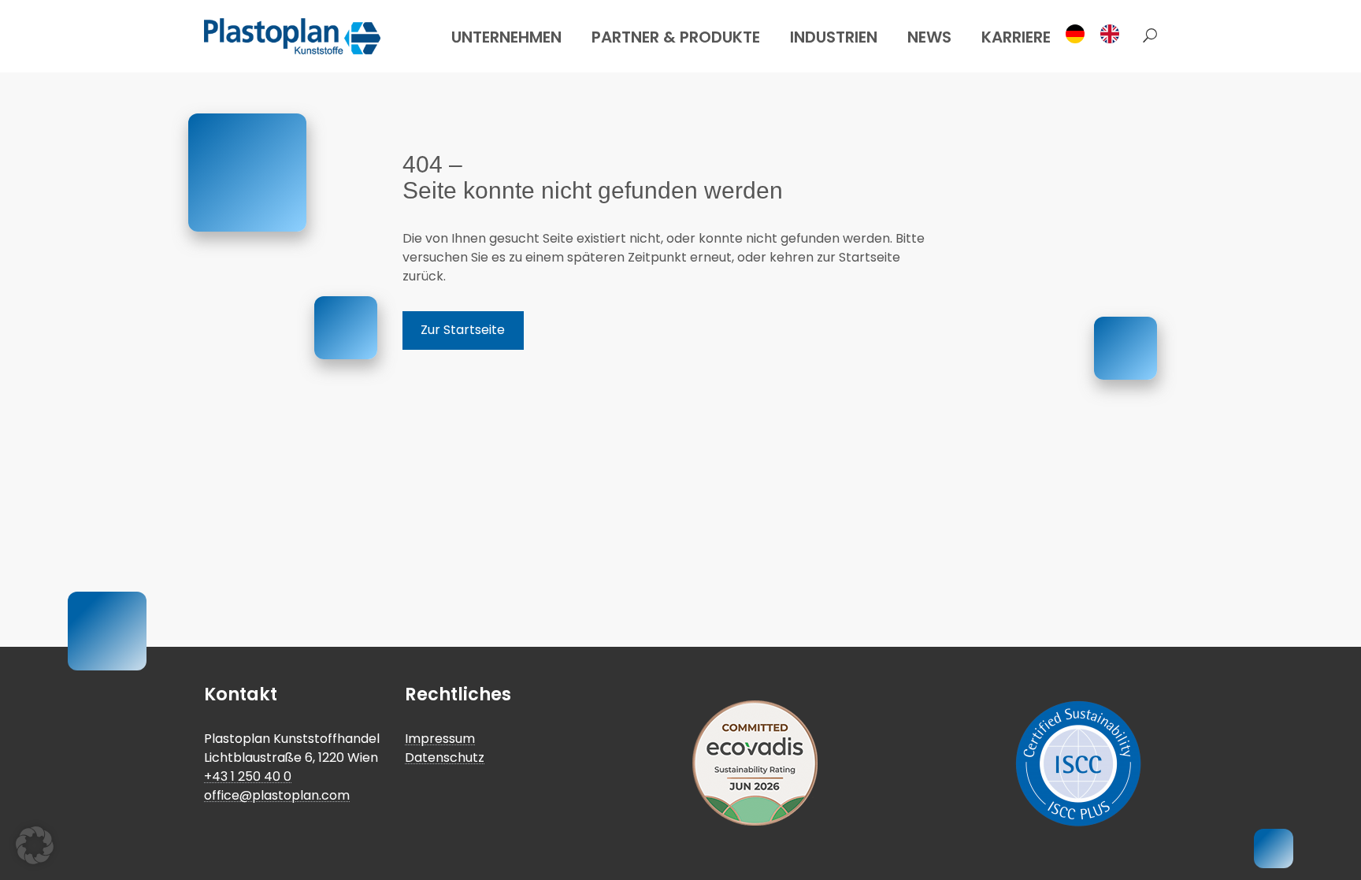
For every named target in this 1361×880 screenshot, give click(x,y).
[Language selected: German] (1097, 34)
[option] (1113, 33)
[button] (1146, 36)
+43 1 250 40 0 (247, 776)
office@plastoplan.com (277, 795)
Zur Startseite (463, 330)
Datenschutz (444, 757)
